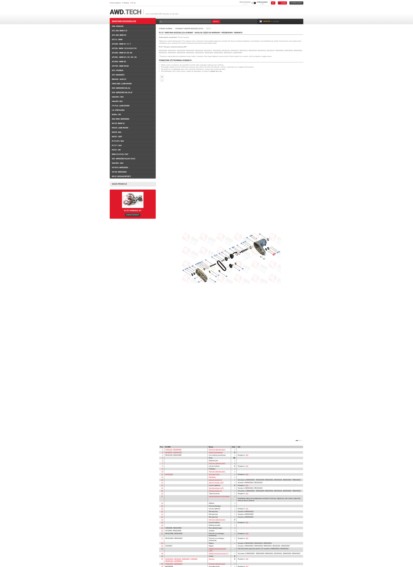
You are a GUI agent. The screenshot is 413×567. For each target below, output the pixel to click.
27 (162, 533)
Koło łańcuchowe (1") (215, 491)
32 (162, 538)
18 (162, 503)
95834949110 (178, 564)
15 (162, 488)
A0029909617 (178, 561)
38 (162, 564)
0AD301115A (169, 559)
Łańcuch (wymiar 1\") (215, 480)
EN (273, 3)
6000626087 (186, 559)
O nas (134, 3)
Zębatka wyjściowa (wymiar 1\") (218, 553)
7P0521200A (169, 564)
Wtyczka (211, 559)
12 (162, 477)
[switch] (253, 3)
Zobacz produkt (132, 215)
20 (162, 509)
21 (162, 511)
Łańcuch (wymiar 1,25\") (216, 482)
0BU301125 (177, 559)
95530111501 (169, 561)
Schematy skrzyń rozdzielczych (189, 29)
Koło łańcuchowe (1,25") (216, 488)
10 (162, 471)
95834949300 (177, 449)
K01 (247, 466)
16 (162, 493)
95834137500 (177, 452)
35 (162, 556)
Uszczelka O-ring (214, 474)
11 (162, 474)
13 (162, 480)
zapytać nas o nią (215, 71)
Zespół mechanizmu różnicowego (219, 496)
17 (162, 496)
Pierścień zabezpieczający (217, 449)
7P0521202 (168, 449)
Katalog (126, 3)
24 (162, 525)
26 (162, 530)
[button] (245, 3)
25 (162, 528)
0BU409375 (169, 452)
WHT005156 (169, 474)
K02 (247, 455)
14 (162, 485)
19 (162, 506)
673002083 (193, 559)
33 (162, 543)
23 (162, 522)
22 (162, 520)
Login (283, 3)
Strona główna (116, 3)
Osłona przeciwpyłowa (216, 452)
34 (162, 548)
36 (162, 559)
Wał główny (212, 477)
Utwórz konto (296, 3)
